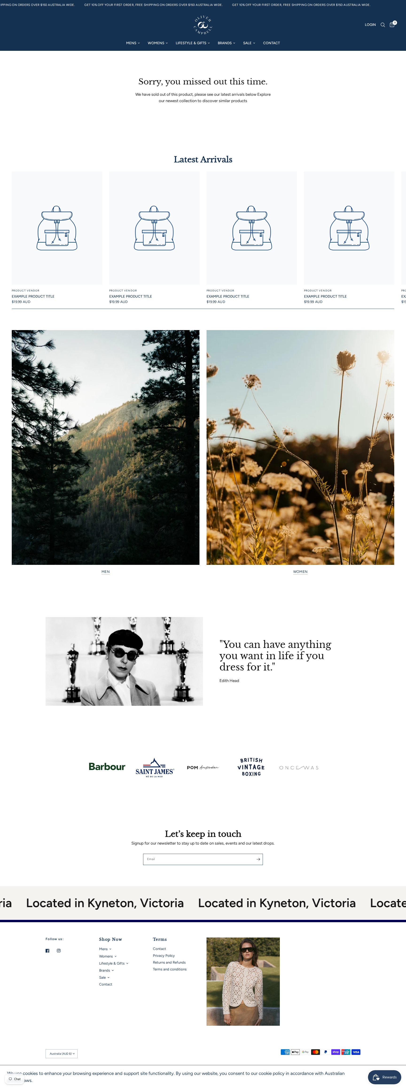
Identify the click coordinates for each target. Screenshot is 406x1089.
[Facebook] (51, 950)
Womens (156, 43)
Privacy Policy (164, 955)
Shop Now (110, 939)
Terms (160, 939)
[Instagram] (62, 950)
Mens (131, 43)
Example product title (33, 296)
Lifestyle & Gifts (191, 43)
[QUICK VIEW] (57, 228)
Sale (247, 43)
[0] (390, 25)
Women (300, 572)
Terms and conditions (170, 969)
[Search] (382, 25)
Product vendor (25, 290)
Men (106, 572)
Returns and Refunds (169, 962)
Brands (225, 43)
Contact (271, 43)
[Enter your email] (258, 859)
